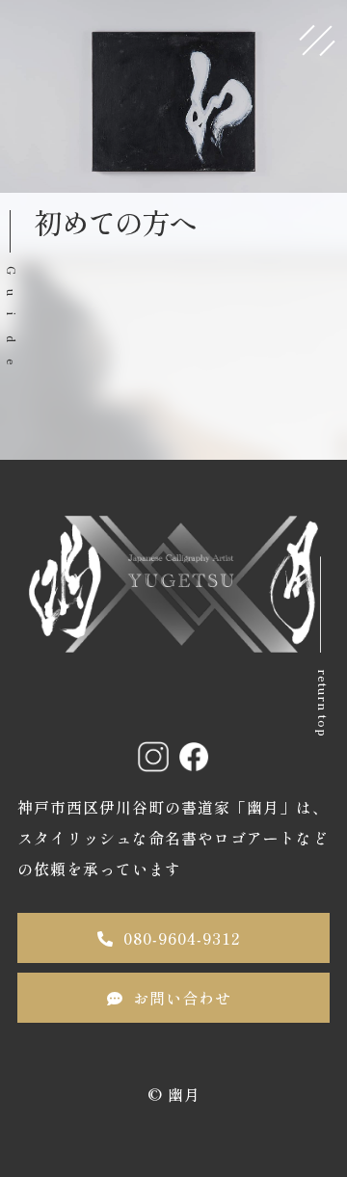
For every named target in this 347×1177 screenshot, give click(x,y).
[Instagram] (153, 756)
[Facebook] (193, 756)
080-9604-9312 (181, 938)
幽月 (184, 1094)
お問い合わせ (182, 997)
